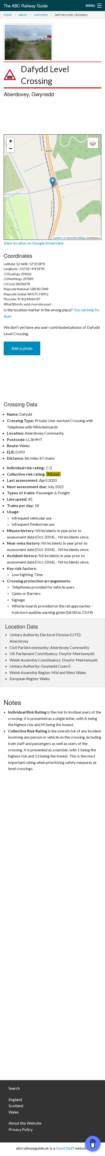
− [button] (10, 148)
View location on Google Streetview (33, 243)
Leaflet (57, 238)
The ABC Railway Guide (26, 5)
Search (14, 1088)
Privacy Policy (20, 1129)
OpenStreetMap (75, 238)
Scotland (16, 1105)
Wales (23, 14)
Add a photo (21, 348)
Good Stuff (65, 1148)
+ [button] (10, 141)
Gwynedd (41, 14)
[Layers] (92, 143)
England (15, 1099)
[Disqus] (52, 878)
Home (8, 14)
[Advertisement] (52, 117)
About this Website (25, 1123)
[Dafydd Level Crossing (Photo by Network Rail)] (28, 41)
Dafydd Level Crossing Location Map (52, 187)
